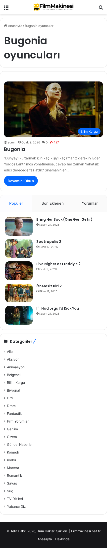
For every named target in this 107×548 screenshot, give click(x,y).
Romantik (14, 476)
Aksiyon (13, 359)
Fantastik (14, 414)
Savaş (12, 483)
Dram (11, 406)
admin (12, 142)
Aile (10, 352)
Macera (13, 468)
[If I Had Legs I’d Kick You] (19, 315)
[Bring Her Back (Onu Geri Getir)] (19, 226)
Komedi (13, 452)
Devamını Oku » (21, 181)
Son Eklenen (53, 203)
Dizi (10, 398)
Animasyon (16, 367)
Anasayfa (14, 26)
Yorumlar (90, 203)
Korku (11, 460)
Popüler (16, 203)
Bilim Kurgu (16, 383)
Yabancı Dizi (16, 507)
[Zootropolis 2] (19, 248)
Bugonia (14, 149)
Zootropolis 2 (48, 241)
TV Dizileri (15, 499)
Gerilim (12, 429)
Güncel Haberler (20, 445)
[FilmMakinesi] (53, 7)
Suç (10, 491)
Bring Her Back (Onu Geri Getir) (64, 219)
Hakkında (62, 539)
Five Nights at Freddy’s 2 (58, 263)
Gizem (12, 437)
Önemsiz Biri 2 (49, 286)
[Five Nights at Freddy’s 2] (19, 270)
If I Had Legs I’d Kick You (57, 308)
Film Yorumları (18, 421)
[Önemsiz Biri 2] (19, 293)
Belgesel (13, 375)
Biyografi (14, 390)
